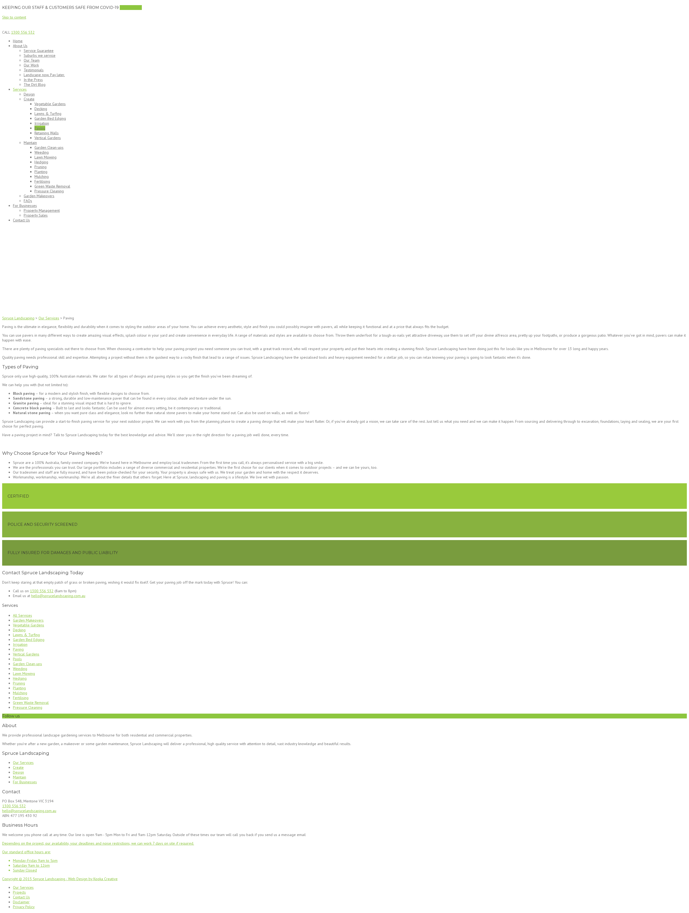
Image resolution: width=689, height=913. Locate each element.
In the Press (33, 79)
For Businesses (25, 205)
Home (18, 40)
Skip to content (14, 17)
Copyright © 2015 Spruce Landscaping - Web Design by (47, 878)
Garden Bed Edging (50, 118)
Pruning (40, 166)
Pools (17, 659)
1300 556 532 (23, 32)
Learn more (131, 7)
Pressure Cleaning (49, 191)
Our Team (32, 60)
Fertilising (42, 181)
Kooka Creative (105, 878)
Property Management (42, 210)
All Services (22, 615)
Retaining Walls (46, 133)
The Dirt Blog (34, 84)
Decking (40, 108)
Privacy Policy (24, 906)
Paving (39, 128)
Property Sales (36, 215)
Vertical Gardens (47, 137)
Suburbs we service (39, 55)
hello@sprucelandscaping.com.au (58, 595)
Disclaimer (21, 902)
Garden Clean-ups (49, 147)
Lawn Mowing (45, 157)
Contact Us (21, 220)
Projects (19, 892)
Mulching (41, 176)
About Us (20, 45)
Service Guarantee (39, 50)
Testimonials (34, 70)
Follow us (11, 716)
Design (29, 94)
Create (29, 99)
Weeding (41, 152)
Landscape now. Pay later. (44, 74)
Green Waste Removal (52, 186)
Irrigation (41, 123)
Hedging (41, 162)
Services (20, 89)
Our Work (31, 65)
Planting (40, 171)
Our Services (23, 762)
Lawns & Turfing (47, 113)
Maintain (30, 142)
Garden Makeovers (39, 195)
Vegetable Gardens (50, 103)
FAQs (28, 200)
